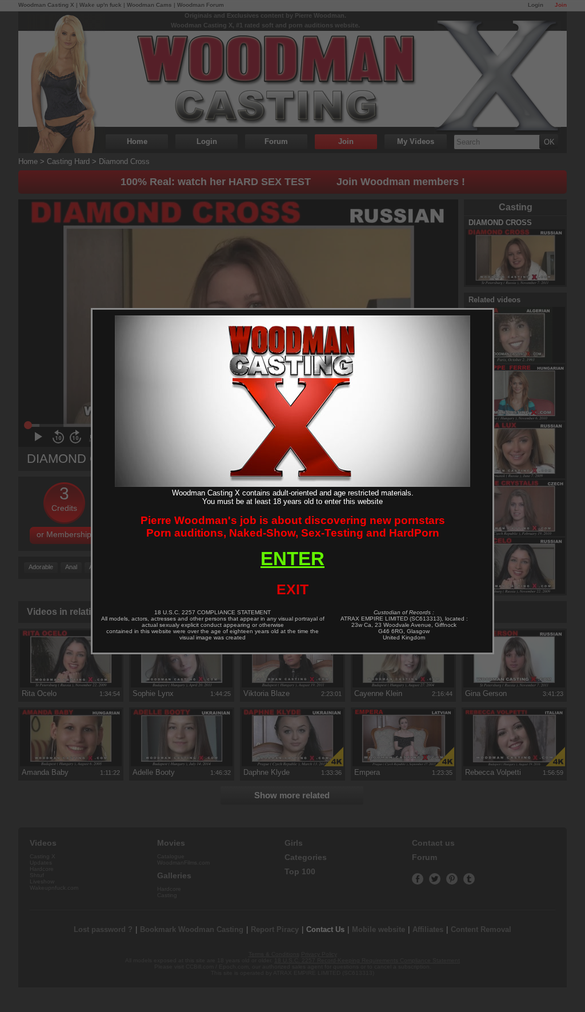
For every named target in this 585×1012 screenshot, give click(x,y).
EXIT (292, 589)
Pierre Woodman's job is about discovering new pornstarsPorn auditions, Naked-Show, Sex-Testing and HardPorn (293, 526)
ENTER (292, 558)
